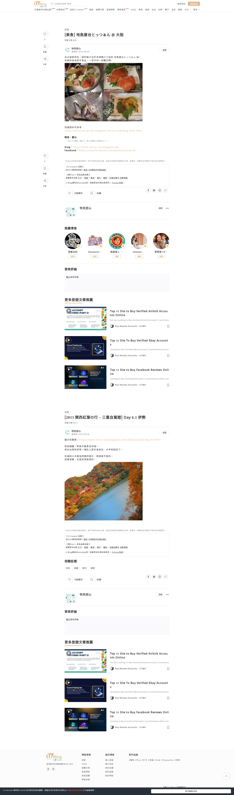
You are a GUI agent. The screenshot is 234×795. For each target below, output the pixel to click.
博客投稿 (86, 779)
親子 (167, 9)
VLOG (133, 9)
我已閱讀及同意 (191, 791)
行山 (187, 9)
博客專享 (121, 9)
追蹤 (164, 49)
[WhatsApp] (44, 194)
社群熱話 (60, 9)
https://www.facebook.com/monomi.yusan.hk (107, 150)
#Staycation (167, 759)
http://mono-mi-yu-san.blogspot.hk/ (96, 147)
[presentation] (64, 242)
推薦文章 (100, 9)
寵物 (180, 9)
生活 (173, 9)
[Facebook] (44, 187)
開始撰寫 (194, 3)
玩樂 (160, 9)
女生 (154, 9)
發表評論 (72, 276)
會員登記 (181, 3)
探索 (91, 9)
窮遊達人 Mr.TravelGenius (117, 252)
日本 (68, 568)
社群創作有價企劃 (43, 9)
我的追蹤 (109, 771)
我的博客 (109, 775)
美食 (141, 9)
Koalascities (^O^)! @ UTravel (95, 252)
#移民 (177, 759)
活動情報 (124, 178)
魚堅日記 (72, 252)
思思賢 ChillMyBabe (161, 252)
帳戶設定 (109, 763)
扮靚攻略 (113, 178)
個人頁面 (109, 759)
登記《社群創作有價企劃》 (95, 169)
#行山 (138, 759)
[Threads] (44, 201)
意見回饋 (86, 775)
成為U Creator (77, 9)
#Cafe (157, 759)
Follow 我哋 (117, 182)
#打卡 (144, 759)
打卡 (80, 178)
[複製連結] (44, 207)
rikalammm (139, 252)
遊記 (93, 568)
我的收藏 (109, 767)
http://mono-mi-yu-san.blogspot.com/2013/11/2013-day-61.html (120, 439)
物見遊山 (76, 48)
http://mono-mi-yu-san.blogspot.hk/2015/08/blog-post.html (103, 130)
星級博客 (111, 9)
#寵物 (131, 759)
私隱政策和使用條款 (75, 790)
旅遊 (147, 9)
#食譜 (151, 759)
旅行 (85, 568)
